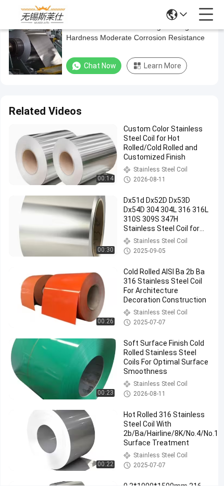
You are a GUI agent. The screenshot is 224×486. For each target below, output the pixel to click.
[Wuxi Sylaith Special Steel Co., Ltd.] (42, 14)
